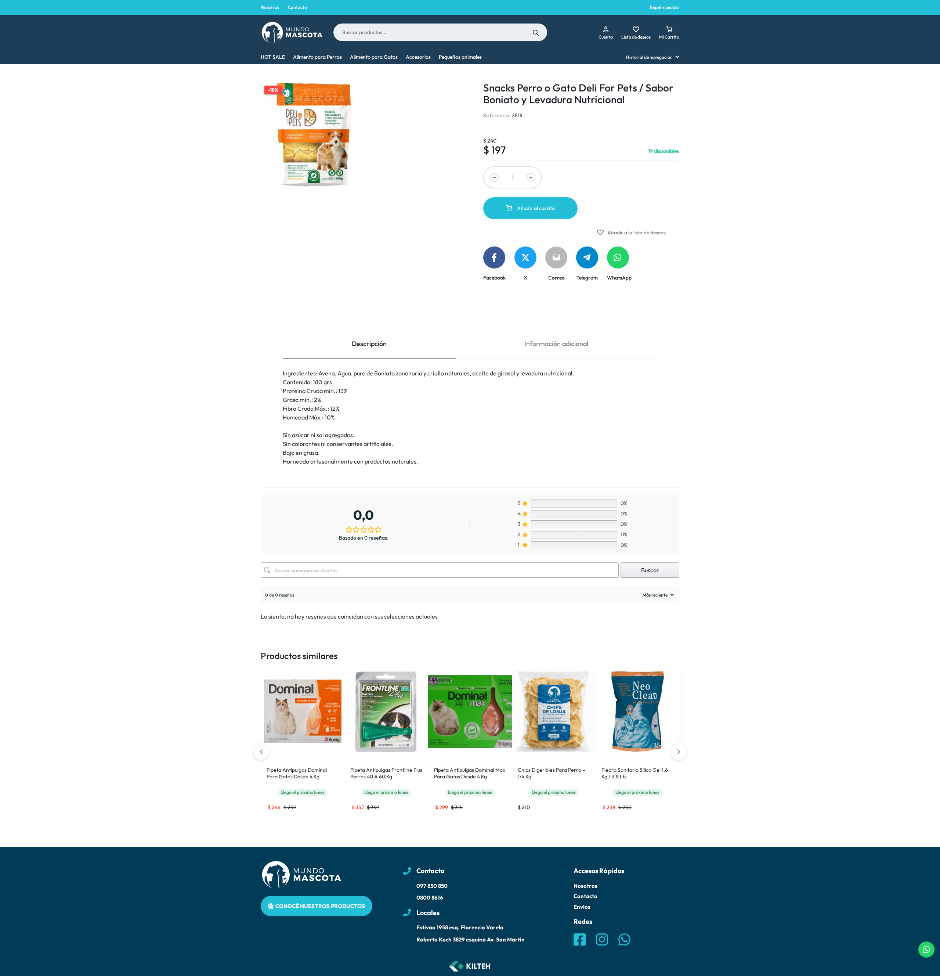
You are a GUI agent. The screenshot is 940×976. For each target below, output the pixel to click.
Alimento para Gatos (374, 57)
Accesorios (418, 57)
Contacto (297, 7)
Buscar (650, 570)
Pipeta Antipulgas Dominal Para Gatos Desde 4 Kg (297, 773)
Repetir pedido (664, 7)
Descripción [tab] (369, 343)
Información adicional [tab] (556, 343)
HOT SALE (273, 57)
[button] (678, 752)
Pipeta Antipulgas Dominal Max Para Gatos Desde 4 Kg (469, 773)
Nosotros (270, 7)
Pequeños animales (460, 57)
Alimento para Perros (317, 57)
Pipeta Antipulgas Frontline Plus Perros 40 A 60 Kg (386, 773)
